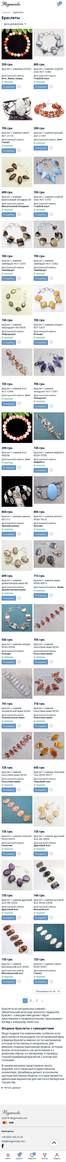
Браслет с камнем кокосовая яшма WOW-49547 (46, 711)
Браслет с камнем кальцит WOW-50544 (16, 646)
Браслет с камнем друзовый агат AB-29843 (49, 837)
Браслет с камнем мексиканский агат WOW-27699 (15, 966)
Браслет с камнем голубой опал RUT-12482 (48, 70)
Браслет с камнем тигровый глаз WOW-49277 (49, 773)
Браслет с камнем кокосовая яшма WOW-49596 (46, 647)
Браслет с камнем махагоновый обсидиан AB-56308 (17, 199)
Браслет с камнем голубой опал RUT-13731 (48, 198)
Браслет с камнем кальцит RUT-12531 (48, 326)
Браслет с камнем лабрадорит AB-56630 (14, 326)
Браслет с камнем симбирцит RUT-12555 (14, 262)
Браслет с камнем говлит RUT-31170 (15, 134)
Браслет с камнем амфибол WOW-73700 (49, 454)
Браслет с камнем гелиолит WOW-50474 (17, 837)
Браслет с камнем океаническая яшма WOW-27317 (16, 711)
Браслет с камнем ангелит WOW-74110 (48, 518)
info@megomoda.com (13, 1141)
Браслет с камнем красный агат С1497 (48, 134)
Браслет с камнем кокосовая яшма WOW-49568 (14, 774)
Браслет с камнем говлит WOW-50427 (47, 965)
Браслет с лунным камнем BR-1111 (16, 518)
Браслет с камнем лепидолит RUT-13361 (46, 390)
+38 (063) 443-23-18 (12, 1136)
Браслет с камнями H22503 (16, 68)
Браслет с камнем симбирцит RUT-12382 (46, 262)
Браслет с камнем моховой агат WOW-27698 (48, 901)
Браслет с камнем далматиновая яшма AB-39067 (15, 583)
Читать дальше (12, 1087)
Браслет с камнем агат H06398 (14, 454)
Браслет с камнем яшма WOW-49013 (47, 582)
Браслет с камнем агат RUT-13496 (14, 390)
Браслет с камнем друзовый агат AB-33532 (17, 901)
